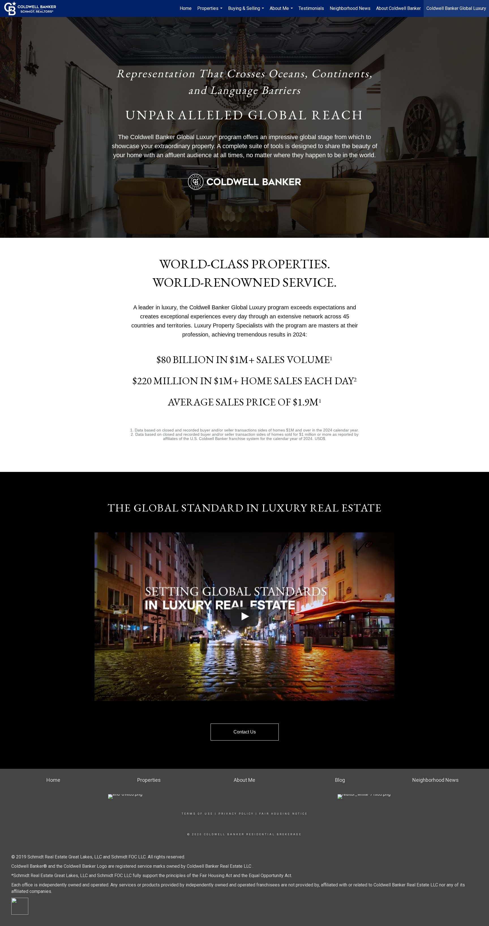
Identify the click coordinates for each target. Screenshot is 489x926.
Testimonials (311, 8)
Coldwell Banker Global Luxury (456, 8)
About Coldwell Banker (398, 8)
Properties (210, 11)
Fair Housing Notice (283, 813)
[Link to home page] (33, 8)
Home (186, 8)
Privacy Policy (236, 813)
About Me (282, 11)
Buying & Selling (246, 11)
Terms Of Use (197, 813)
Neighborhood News (350, 8)
